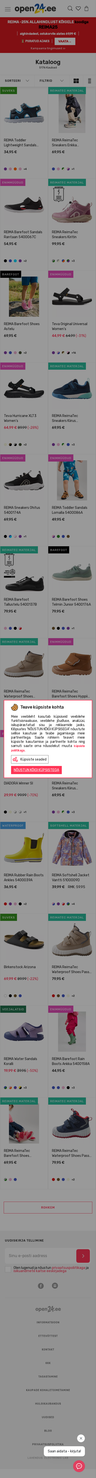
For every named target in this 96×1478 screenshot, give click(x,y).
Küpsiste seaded (33, 759)
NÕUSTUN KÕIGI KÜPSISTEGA (36, 770)
